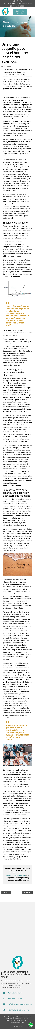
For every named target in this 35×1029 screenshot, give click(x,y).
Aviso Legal (25, 1018)
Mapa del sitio (17, 1018)
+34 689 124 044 (15, 992)
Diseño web (15, 1026)
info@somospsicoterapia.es (23, 4)
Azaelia (21, 1026)
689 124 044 (7, 4)
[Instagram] (21, 1)
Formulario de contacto (18, 1010)
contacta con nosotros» (15, 875)
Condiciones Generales (17, 1022)
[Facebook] (14, 1)
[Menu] (31, 10)
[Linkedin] (17, 1)
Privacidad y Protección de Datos (14, 1020)
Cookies (27, 1020)
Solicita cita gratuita (20, 12)
